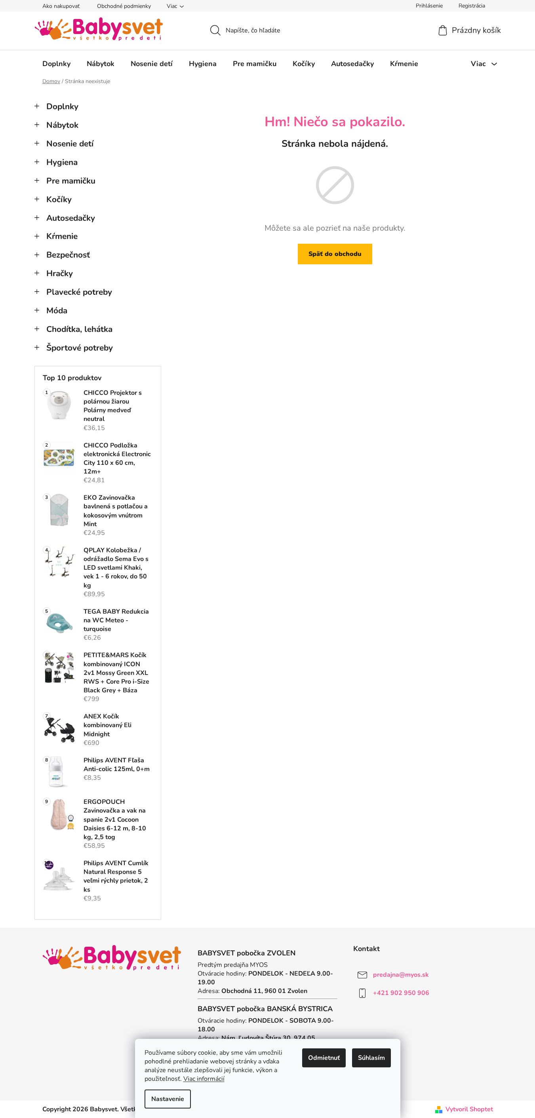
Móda (56, 310)
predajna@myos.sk (401, 974)
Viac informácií (204, 1078)
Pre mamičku (70, 180)
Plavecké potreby (79, 292)
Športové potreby (79, 347)
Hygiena (62, 162)
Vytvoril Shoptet (469, 1109)
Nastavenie (167, 1099)
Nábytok (62, 125)
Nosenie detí (69, 143)
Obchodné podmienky (124, 6)
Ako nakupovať (61, 6)
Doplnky (62, 106)
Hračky (59, 273)
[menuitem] (56, 63)
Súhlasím (371, 1058)
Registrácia (472, 5)
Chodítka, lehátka (79, 329)
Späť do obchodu (335, 254)
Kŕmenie (62, 236)
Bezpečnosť (68, 254)
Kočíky (59, 199)
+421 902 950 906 (401, 992)
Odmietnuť (324, 1058)
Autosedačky (70, 218)
